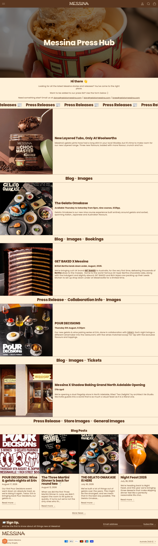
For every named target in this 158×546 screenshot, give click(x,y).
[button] (148, 3)
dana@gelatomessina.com (68, 97)
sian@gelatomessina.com (97, 97)
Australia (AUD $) (147, 541)
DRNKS (130, 332)
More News (77, 513)
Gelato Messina (14, 540)
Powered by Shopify (10, 543)
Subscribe (148, 524)
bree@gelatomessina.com (126, 97)
